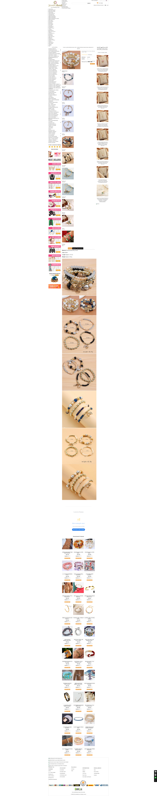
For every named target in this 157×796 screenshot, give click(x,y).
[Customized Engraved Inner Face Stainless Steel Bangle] (78, 697)
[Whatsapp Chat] (155, 777)
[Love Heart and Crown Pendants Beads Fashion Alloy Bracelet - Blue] (89, 741)
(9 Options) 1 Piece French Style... (78, 662)
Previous (63, 71)
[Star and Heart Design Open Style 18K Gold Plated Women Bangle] (89, 588)
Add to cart (67, 558)
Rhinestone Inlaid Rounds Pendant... (89, 727)
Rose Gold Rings (52, 117)
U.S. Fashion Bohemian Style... (67, 574)
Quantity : (83, 58)
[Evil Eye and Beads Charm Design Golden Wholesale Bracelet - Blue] (68, 180)
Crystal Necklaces (52, 71)
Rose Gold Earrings (53, 115)
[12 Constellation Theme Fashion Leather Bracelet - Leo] (67, 697)
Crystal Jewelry (52, 69)
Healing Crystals (50, 39)
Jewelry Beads (51, 132)
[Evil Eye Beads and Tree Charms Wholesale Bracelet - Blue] (68, 117)
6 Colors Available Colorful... (67, 727)
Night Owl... (63, 212)
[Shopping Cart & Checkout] (155, 771)
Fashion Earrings (52, 52)
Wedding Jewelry (52, 131)
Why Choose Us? (80, 248)
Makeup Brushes (51, 30)
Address (50, 770)
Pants (49, 129)
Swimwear (50, 32)
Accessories (50, 25)
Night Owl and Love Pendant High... (89, 640)
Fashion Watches (51, 26)
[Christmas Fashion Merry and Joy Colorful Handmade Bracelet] (68, 243)
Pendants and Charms (53, 141)
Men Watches (51, 93)
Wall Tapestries (50, 34)
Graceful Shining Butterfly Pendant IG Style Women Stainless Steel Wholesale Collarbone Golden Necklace (102, 125)
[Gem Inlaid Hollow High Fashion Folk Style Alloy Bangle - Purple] (89, 675)
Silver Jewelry (50, 20)
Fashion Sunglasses (53, 102)
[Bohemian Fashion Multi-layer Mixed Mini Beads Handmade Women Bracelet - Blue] (67, 675)
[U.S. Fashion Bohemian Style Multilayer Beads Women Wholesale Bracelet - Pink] (67, 566)
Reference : (84, 57)
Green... (63, 228)
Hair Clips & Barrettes (65, 7)
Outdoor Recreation (51, 36)
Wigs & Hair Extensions (51, 31)
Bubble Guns (50, 37)
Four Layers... (64, 149)
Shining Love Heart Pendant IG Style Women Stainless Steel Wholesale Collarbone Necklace (102, 162)
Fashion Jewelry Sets (51, 13)
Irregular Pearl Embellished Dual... (78, 684)
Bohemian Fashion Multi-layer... (67, 684)
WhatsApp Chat (51, 774)
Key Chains (50, 103)
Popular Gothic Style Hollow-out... (67, 596)
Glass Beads (51, 135)
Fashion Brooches (51, 14)
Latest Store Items (102, 52)
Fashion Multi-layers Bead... (78, 553)
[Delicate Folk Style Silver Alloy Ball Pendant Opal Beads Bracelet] (89, 697)
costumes (49, 45)
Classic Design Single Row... (78, 727)
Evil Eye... (63, 102)
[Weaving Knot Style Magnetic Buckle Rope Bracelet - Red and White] (89, 654)
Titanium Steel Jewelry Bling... (78, 618)
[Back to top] (155, 780)
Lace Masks (50, 29)
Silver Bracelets (50, 23)
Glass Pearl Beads (52, 136)
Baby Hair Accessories (51, 11)
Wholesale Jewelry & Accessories (80, 792)
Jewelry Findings (52, 140)
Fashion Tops (50, 41)
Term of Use (84, 773)
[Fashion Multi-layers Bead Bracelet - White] (89, 544)
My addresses (62, 773)
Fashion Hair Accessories (54, 53)
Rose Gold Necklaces (53, 114)
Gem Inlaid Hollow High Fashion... (89, 684)
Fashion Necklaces (65, 1)
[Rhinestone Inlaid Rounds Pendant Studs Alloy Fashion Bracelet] (89, 719)
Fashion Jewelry (64, 0)
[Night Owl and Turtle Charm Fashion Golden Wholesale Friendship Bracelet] (68, 211)
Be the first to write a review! (78, 529)
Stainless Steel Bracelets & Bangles (53, 18)
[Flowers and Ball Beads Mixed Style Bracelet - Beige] (78, 741)
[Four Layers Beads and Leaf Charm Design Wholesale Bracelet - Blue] (68, 148)
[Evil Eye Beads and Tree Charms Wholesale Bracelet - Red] (68, 101)
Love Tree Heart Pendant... (89, 574)
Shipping (74, 248)
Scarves (49, 28)
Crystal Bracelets (52, 74)
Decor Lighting (51, 142)
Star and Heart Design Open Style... (89, 596)
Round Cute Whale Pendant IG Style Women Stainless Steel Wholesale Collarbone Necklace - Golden (102, 199)
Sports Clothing (50, 43)
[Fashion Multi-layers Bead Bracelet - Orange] (78, 544)
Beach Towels (50, 35)
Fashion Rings (51, 59)
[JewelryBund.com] (55, 6)
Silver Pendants (50, 24)
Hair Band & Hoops (65, 6)
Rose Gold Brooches (53, 120)
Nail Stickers (50, 38)
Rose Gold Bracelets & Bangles (53, 119)
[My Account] (155, 774)
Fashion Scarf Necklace (53, 60)
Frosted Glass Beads (53, 137)
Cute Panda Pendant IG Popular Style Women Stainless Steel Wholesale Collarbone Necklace (103, 181)
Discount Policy (96, 771)
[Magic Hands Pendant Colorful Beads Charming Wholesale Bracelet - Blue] (68, 85)
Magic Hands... (64, 86)
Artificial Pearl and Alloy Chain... (78, 640)
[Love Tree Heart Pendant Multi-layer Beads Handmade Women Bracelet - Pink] (89, 566)
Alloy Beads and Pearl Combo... (67, 749)
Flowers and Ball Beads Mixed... (78, 749)
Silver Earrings (52, 79)
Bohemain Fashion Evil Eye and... (67, 662)
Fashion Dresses (51, 42)
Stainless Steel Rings (51, 19)
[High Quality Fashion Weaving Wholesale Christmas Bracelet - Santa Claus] (78, 588)
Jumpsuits (50, 44)
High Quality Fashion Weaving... (78, 596)
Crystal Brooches (52, 70)
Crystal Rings (51, 75)
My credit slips (63, 771)
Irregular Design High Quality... (67, 618)
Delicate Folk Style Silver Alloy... (89, 706)
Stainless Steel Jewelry (54, 84)
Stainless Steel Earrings (52, 17)
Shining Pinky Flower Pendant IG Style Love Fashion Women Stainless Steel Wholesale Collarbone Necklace (102, 70)
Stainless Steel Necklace (52, 16)
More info (70, 248)
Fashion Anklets (50, 12)
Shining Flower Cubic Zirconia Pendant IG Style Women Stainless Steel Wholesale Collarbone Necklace (102, 88)
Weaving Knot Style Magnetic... (89, 662)
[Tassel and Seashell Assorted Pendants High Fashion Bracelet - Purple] (78, 566)
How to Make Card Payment (87, 776)
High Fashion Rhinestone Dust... (67, 640)
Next (62, 245)
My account (63, 768)
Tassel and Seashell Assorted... (78, 574)
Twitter (72, 770)
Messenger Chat (51, 777)
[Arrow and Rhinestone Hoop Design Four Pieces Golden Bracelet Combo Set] (67, 544)
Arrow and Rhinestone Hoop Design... (67, 553)
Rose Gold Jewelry (52, 113)
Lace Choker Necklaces (53, 51)
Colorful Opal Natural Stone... (89, 618)
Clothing (50, 121)
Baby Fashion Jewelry (51, 10)
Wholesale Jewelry (100, 5)
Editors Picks (51, 130)
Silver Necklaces (52, 78)
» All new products (102, 201)
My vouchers (62, 776)
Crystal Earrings (52, 73)
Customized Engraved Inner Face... (78, 706)
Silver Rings (50, 22)
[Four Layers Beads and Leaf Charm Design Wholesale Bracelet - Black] (68, 164)
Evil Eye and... (64, 196)
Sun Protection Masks (53, 112)
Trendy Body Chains (52, 68)
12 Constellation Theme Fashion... (67, 706)
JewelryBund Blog (96, 773)
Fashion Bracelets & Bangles (66, 8)
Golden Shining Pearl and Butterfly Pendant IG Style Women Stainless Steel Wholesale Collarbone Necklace (102, 144)
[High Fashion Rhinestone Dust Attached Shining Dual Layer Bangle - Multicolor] (67, 632)
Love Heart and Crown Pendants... (89, 749)
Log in (107, 5)
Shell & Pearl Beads (53, 138)
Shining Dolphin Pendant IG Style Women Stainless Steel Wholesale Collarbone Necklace (102, 106)
